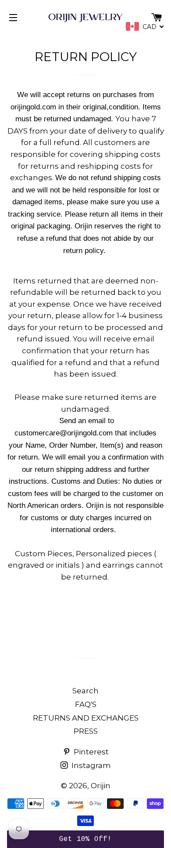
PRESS (86, 731)
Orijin (100, 785)
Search (85, 690)
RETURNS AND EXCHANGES (86, 718)
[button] (85, 839)
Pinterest (90, 751)
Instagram (90, 765)
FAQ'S (85, 704)
